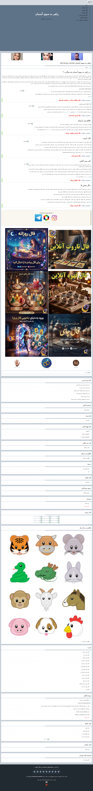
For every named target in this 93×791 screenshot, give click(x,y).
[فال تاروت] (69, 249)
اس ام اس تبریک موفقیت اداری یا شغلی (81, 390)
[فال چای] (69, 335)
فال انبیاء (87, 420)
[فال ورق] (26, 335)
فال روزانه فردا (86, 759)
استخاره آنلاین (84, 17)
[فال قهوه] (69, 292)
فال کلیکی (87, 482)
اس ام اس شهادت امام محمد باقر (82, 393)
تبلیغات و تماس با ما (82, 20)
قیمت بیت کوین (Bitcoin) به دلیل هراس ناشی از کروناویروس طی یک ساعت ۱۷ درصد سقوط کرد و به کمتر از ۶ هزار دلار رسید (65, 705)
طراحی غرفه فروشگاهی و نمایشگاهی (82, 714)
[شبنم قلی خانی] (17, 56)
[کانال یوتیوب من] (37, 772)
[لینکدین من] (34, 772)
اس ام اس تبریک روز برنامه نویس (82, 384)
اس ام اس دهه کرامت (85, 396)
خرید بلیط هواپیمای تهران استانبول (82, 711)
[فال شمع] (26, 292)
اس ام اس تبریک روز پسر (84, 387)
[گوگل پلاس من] (40, 772)
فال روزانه (85, 12)
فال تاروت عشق (86, 680)
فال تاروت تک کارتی (85, 660)
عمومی (85, 372)
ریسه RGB (87, 503)
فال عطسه (87, 749)
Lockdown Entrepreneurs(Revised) (84, 703)
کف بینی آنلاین (86, 176)
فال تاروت (85, 10)
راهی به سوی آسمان (47, 13)
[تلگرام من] (55, 772)
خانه (86, 5)
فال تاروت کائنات (86, 657)
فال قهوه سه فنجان (85, 434)
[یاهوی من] (58, 772)
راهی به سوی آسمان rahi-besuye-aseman (75, 63)
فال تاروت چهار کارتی (85, 666)
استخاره (89, 96)
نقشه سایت (39, 779)
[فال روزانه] (26, 249)
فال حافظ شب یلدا (85, 733)
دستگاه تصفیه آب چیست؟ (84, 700)
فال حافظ (85, 7)
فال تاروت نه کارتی (85, 675)
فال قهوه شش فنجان (85, 436)
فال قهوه (87, 431)
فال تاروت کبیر (86, 654)
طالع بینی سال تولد (85, 641)
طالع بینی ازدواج (49, 129)
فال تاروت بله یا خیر (85, 686)
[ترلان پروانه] (47, 56)
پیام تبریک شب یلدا (85, 736)
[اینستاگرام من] (49, 772)
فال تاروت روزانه (86, 652)
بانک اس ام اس (83, 15)
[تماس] (46, 772)
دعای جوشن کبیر (86, 468)
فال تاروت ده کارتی (85, 678)
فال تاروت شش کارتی (85, 672)
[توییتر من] (43, 772)
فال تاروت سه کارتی (85, 663)
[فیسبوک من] (52, 772)
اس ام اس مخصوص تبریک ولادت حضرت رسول (80, 399)
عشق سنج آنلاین (86, 492)
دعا (88, 471)
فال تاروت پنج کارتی (85, 669)
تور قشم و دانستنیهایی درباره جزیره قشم (81, 708)
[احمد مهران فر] (77, 56)
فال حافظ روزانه (67, 111)
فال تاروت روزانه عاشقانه (84, 683)
